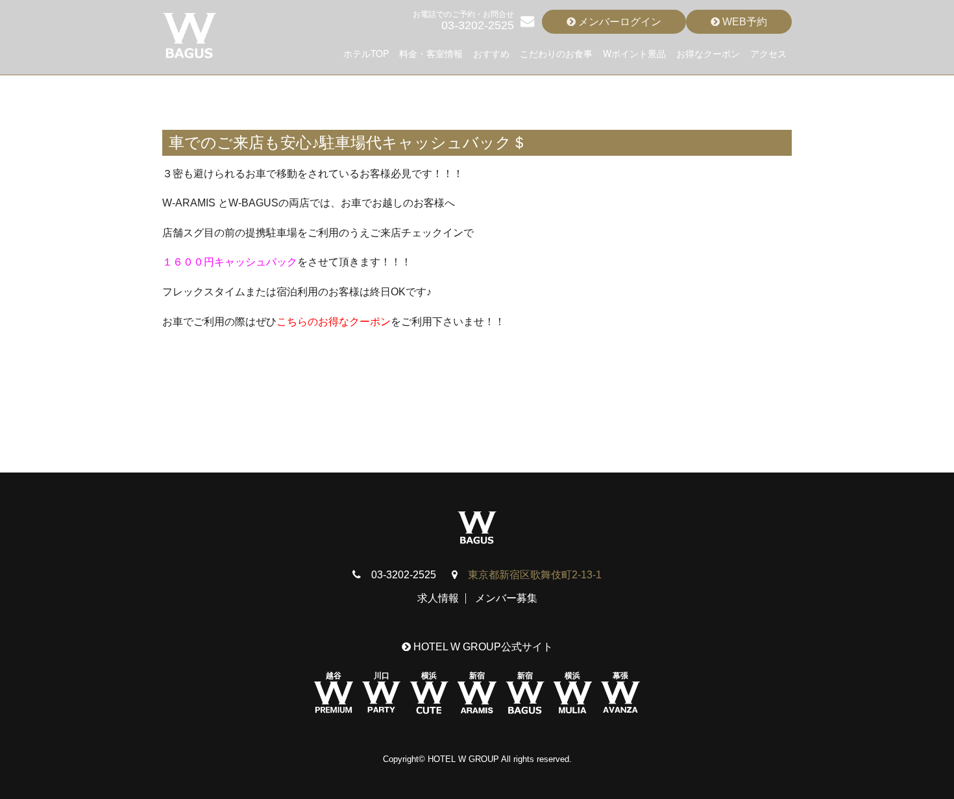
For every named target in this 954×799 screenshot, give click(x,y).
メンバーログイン (618, 21)
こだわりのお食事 (556, 53)
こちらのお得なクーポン (333, 321)
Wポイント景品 (634, 53)
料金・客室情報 (431, 53)
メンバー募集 (506, 598)
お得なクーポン (708, 53)
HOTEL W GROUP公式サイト (482, 646)
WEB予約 (743, 21)
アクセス (768, 53)
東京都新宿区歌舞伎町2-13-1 (535, 574)
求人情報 (438, 598)
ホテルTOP (366, 53)
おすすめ (491, 53)
